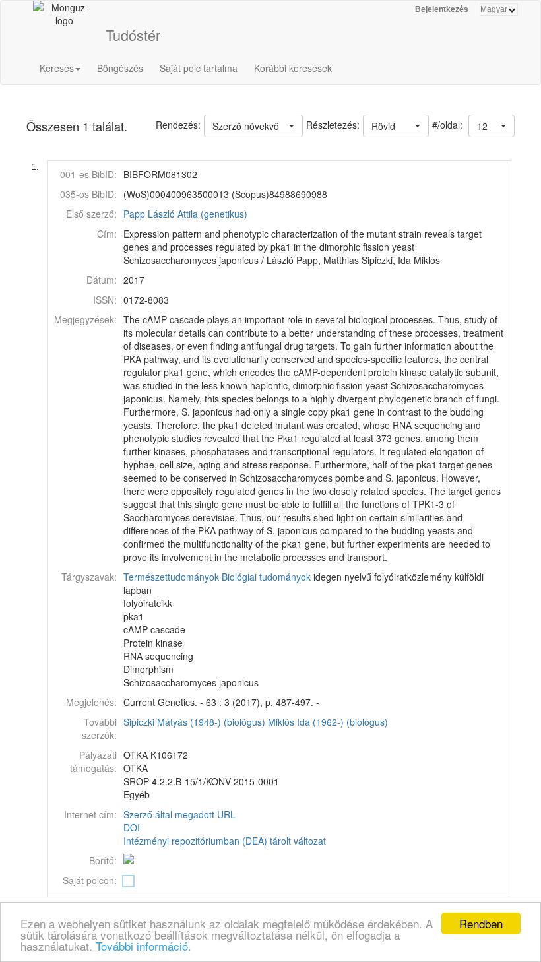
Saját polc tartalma (199, 68)
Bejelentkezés (441, 9)
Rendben (481, 923)
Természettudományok (171, 576)
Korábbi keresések (293, 68)
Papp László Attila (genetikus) (185, 213)
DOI (131, 827)
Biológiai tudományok (266, 576)
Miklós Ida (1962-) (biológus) (328, 721)
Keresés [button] (57, 68)
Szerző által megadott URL (179, 814)
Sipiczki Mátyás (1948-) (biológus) (194, 721)
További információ (142, 946)
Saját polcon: (90, 880)
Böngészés (120, 68)
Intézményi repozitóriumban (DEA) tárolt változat (224, 840)
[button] (491, 126)
